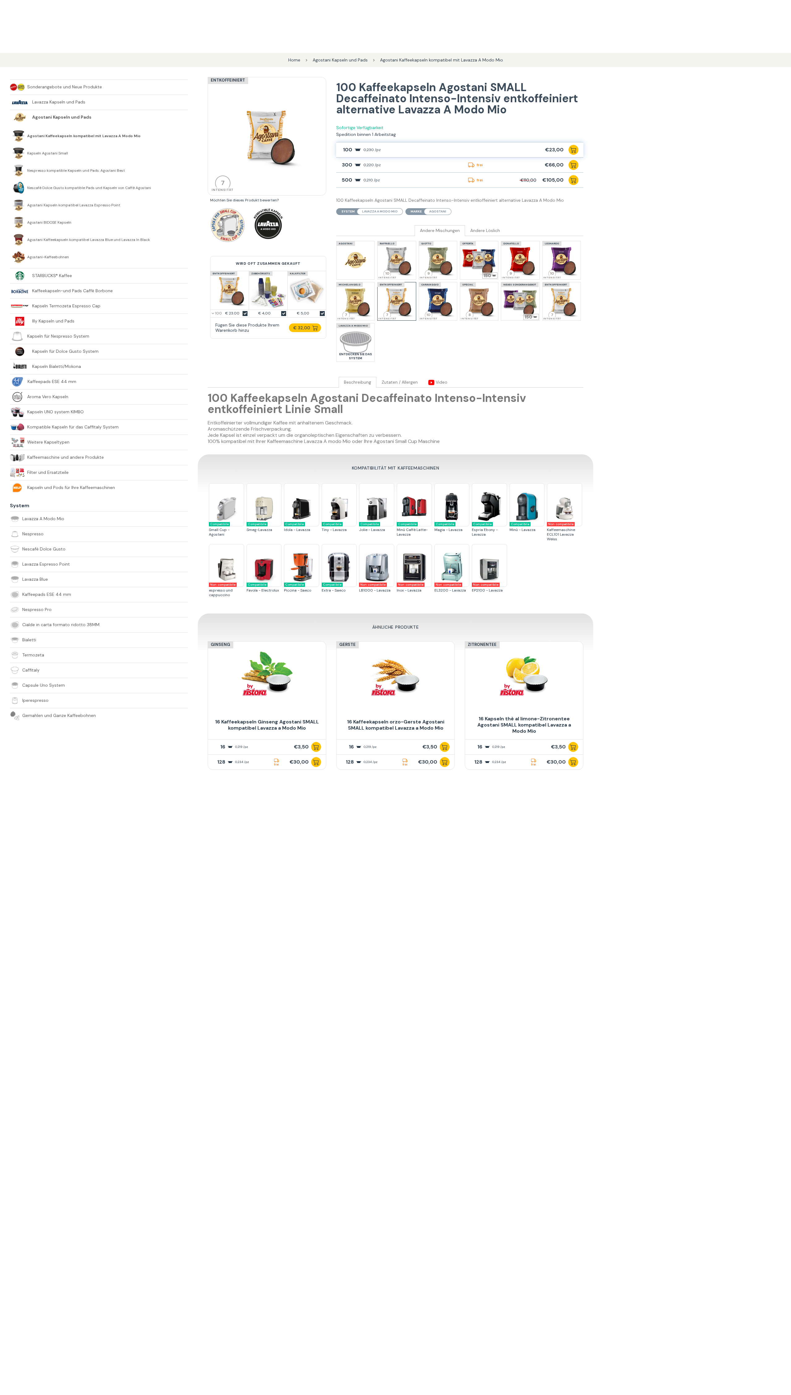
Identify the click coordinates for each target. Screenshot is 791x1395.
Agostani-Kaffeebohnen (48, 257)
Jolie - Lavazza (372, 527)
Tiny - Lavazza (334, 527)
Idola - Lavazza (297, 527)
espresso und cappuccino (222, 590)
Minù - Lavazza (522, 527)
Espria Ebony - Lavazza (485, 529)
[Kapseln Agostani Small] (18, 153)
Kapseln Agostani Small (47, 153)
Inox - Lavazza (410, 588)
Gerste (347, 644)
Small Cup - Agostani (219, 529)
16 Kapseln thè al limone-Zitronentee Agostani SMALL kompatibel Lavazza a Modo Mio (524, 724)
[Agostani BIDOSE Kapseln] (18, 222)
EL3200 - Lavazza (450, 588)
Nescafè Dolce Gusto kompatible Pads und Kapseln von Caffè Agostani (89, 188)
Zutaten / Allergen (400, 382)
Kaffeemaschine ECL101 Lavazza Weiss (561, 532)
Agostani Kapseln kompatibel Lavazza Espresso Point (73, 205)
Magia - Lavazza (448, 527)
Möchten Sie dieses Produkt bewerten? (244, 200)
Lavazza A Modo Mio (380, 211)
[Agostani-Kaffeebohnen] (18, 257)
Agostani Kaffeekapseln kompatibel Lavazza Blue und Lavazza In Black (88, 240)
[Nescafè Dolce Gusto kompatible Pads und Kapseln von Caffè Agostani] (18, 188)
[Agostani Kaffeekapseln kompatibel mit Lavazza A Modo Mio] (18, 136)
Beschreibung (357, 382)
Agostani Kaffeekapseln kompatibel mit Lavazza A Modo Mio (84, 136)
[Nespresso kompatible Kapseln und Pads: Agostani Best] (18, 170)
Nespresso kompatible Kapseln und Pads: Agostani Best (76, 170)
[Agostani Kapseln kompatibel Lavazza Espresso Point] (18, 205)
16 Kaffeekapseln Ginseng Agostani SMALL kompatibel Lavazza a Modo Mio (267, 725)
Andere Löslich (485, 230)
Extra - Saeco (333, 588)
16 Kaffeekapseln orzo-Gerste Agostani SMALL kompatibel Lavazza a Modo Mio (395, 725)
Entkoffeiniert (228, 80)
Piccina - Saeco (297, 588)
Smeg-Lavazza (259, 527)
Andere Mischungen (440, 230)
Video (440, 382)
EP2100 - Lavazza (487, 588)
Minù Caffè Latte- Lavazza (412, 529)
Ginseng (220, 644)
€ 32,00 (301, 328)
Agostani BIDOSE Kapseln (49, 222)
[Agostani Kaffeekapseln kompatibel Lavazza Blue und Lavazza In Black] (18, 240)
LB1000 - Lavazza (375, 588)
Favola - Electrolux (263, 588)
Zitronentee (482, 644)
